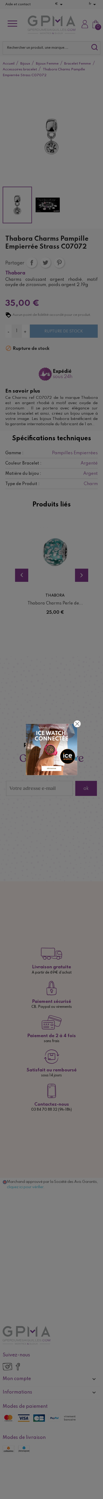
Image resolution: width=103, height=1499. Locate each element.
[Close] (77, 724)
